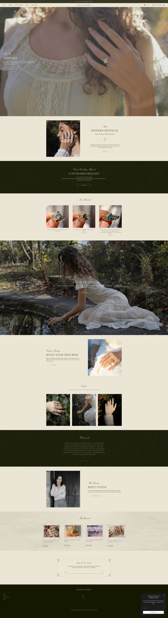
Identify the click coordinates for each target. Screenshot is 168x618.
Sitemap (95, 610)
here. (91, 1)
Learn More (96, 495)
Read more (45, 545)
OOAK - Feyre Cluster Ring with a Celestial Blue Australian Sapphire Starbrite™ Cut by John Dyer (110, 231)
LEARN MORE (84, 292)
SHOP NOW (104, 151)
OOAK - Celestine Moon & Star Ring (84, 230)
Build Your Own (19, 5)
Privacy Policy (90, 610)
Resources (34, 5)
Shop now (10, 69)
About (27, 5)
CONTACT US (84, 185)
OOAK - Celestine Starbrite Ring (57, 229)
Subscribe (153, 612)
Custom (10, 5)
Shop (4, 5)
